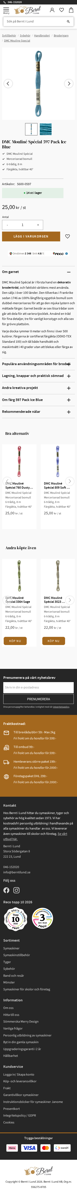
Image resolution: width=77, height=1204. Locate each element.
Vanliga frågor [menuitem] (13, 1028)
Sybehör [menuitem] (9, 969)
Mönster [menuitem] (9, 982)
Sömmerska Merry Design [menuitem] (21, 1021)
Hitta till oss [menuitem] (11, 1015)
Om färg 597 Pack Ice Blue (22, 400)
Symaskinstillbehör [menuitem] (16, 955)
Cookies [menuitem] (8, 1122)
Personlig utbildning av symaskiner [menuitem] (27, 1035)
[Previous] (8, 84)
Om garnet (10, 272)
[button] (6, 9)
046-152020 (15, 2)
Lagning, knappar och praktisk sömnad (33, 375)
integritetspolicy (61, 706)
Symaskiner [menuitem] (11, 948)
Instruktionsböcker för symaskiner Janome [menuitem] (33, 1102)
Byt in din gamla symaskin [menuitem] (21, 1042)
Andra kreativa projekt (20, 388)
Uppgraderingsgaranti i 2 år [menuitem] (22, 1049)
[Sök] (68, 21)
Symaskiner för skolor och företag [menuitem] (26, 989)
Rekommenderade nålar (21, 411)
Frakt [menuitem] (6, 1088)
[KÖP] (31, 236)
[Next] (69, 84)
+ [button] (38, 225)
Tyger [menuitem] (7, 962)
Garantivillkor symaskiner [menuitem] (21, 1095)
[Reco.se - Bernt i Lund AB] (42, 918)
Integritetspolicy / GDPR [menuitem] (19, 1115)
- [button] (7, 225)
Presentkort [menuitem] (11, 1109)
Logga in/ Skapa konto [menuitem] (18, 1074)
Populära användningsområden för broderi (36, 364)
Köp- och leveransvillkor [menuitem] (20, 1081)
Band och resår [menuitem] (13, 975)
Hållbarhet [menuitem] (10, 1056)
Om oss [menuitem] (8, 1008)
